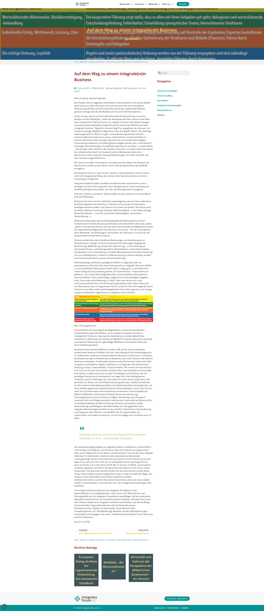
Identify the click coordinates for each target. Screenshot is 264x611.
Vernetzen (139, 4)
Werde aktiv (125, 4)
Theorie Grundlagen (167, 90)
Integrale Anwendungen (96, 62)
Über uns (166, 4)
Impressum (159, 608)
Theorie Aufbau (165, 95)
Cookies (184, 608)
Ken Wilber (162, 100)
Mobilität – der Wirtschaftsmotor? (113, 566)
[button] (4, 606)
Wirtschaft (110, 62)
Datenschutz (172, 608)
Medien (161, 115)
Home (76, 62)
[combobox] (173, 73)
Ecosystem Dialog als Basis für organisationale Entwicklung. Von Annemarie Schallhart (86, 570)
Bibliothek (83, 62)
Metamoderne (164, 110)
